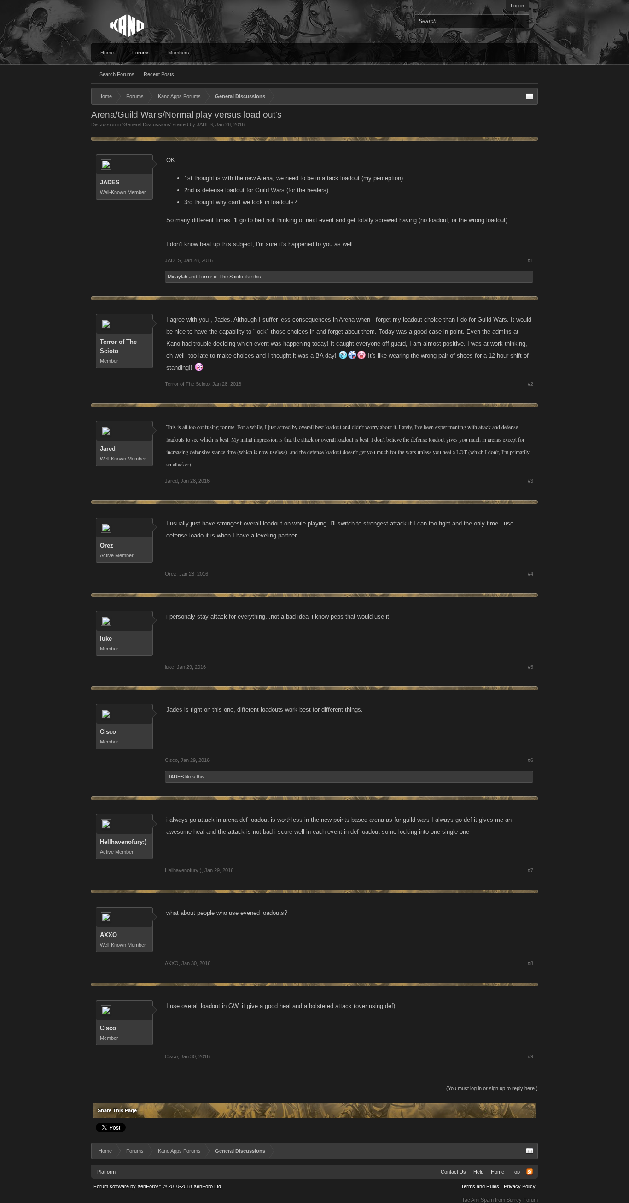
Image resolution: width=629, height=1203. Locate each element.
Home (107, 52)
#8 (530, 963)
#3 (530, 481)
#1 (530, 260)
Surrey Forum (522, 1200)
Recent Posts (159, 74)
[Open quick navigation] (529, 96)
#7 (530, 870)
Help (478, 1171)
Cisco (108, 731)
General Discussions (146, 124)
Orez (106, 545)
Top (516, 1171)
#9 (530, 1056)
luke (106, 638)
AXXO (108, 935)
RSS (529, 1171)
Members (178, 52)
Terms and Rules (480, 1186)
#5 (530, 667)
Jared (108, 448)
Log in (517, 5)
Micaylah (177, 276)
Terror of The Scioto (220, 276)
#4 (530, 574)
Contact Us (453, 1171)
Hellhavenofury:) (123, 841)
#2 (530, 384)
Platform (106, 1171)
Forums (141, 52)
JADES (205, 124)
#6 (530, 760)
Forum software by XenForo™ (157, 1186)
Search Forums (116, 74)
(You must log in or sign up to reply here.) (492, 1088)
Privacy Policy (520, 1186)
